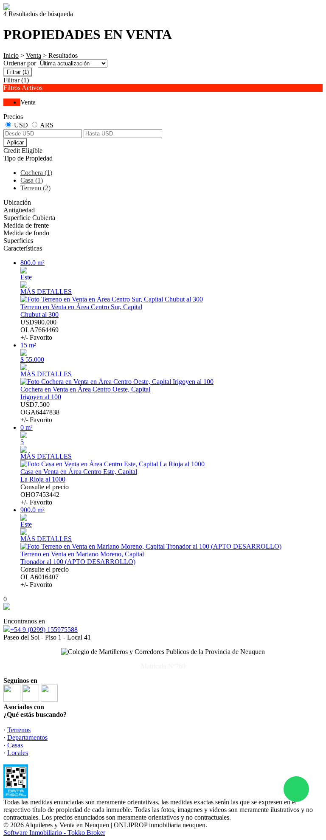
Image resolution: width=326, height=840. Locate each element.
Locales (17, 752)
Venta (33, 55)
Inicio (11, 55)
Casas (15, 745)
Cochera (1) (36, 172)
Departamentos (27, 737)
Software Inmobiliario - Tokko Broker (54, 832)
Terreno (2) (35, 188)
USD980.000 (39, 330)
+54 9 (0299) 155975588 (44, 629)
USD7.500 (39, 412)
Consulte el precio (44, 494)
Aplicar (15, 142)
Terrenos (19, 729)
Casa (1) (31, 180)
